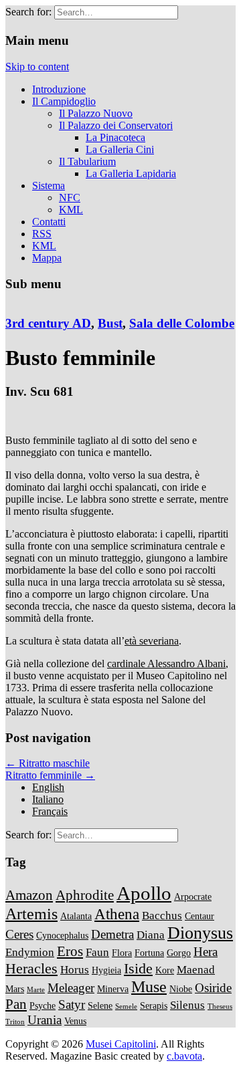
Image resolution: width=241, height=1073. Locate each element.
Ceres (19, 934)
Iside (138, 968)
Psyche (42, 1005)
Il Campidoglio (64, 101)
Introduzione (59, 89)
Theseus (220, 1006)
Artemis (31, 914)
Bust (110, 323)
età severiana (152, 640)
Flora (122, 952)
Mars (14, 988)
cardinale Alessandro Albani (166, 663)
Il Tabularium (87, 161)
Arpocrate (193, 896)
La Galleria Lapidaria (131, 173)
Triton (15, 1022)
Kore (164, 970)
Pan (16, 1004)
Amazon (29, 895)
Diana (151, 935)
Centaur (199, 916)
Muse (149, 986)
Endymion (29, 952)
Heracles (31, 968)
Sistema (48, 185)
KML (71, 209)
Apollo (143, 893)
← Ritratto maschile (47, 763)
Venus (75, 1021)
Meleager (71, 988)
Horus (74, 969)
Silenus (187, 1005)
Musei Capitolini (121, 1044)
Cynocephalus (62, 935)
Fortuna (149, 952)
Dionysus (200, 933)
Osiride (213, 988)
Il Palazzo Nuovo (96, 113)
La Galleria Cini (120, 149)
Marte (36, 989)
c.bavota (184, 1056)
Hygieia (106, 970)
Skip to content (37, 66)
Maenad (196, 969)
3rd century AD (48, 323)
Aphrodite (85, 895)
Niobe (180, 988)
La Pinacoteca (115, 137)
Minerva (113, 988)
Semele (126, 1006)
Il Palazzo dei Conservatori (116, 125)
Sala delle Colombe (181, 323)
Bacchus (162, 915)
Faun (97, 952)
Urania (44, 1020)
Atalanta (76, 916)
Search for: (28, 11)
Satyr (71, 1004)
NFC (69, 197)
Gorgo (179, 952)
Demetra (112, 934)
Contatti (49, 221)
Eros (70, 951)
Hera (205, 952)
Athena (116, 914)
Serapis (153, 1005)
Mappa (47, 257)
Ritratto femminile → (50, 775)
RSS (42, 233)
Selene (100, 1005)
